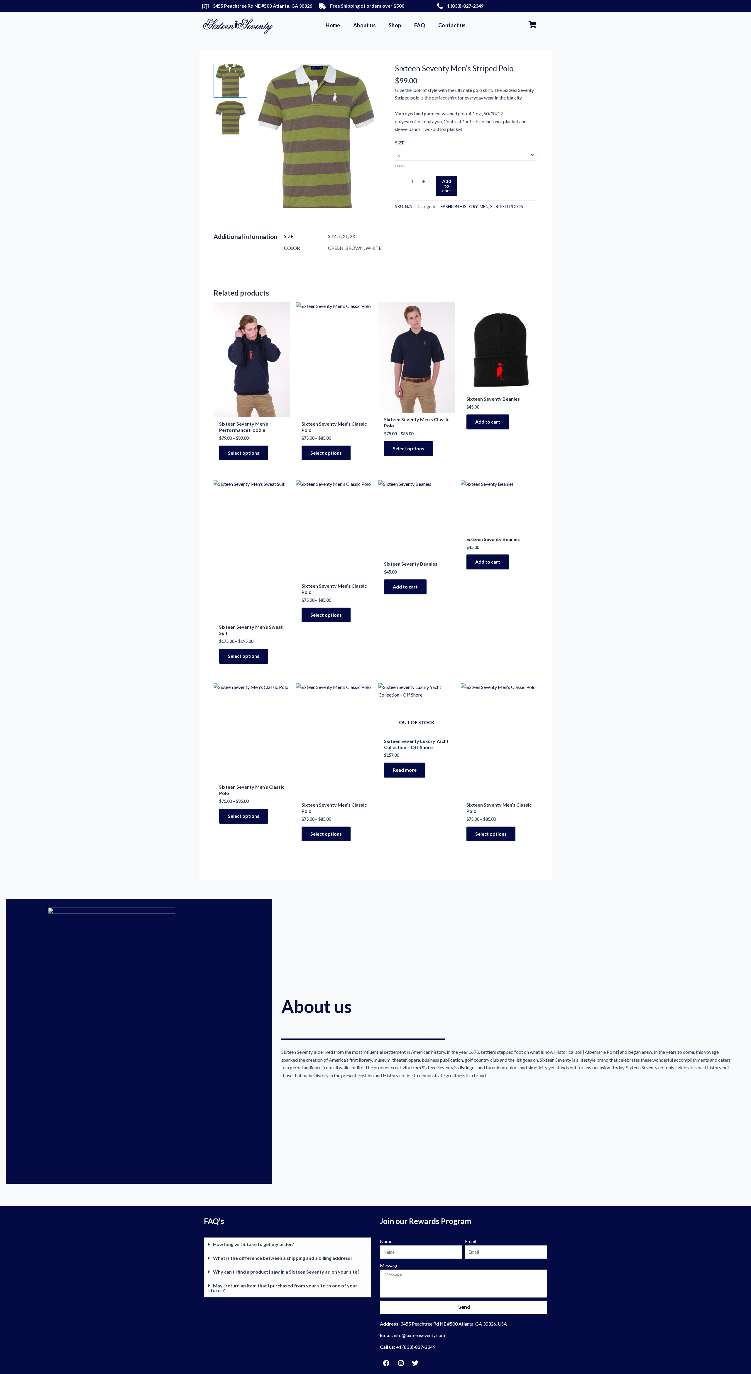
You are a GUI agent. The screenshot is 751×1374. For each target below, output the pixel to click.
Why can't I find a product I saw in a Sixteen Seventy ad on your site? (286, 1271)
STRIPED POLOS (506, 206)
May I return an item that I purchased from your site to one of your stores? (282, 1288)
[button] (287, 1244)
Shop (395, 25)
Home (333, 25)
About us (364, 25)
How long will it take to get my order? (253, 1244)
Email (470, 1241)
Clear (400, 165)
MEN (484, 206)
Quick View (252, 411)
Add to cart (446, 185)
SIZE (400, 142)
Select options (243, 453)
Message (389, 1265)
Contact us (452, 25)
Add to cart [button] (487, 421)
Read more (405, 770)
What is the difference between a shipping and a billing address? (283, 1258)
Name (386, 1241)
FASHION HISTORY (459, 206)
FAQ (419, 25)
